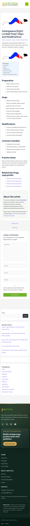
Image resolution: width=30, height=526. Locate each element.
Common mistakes (8, 70)
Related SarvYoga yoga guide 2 (14, 181)
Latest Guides (4, 466)
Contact (3, 482)
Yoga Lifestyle (5, 387)
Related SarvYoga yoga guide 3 (14, 183)
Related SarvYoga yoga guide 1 (14, 178)
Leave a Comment (6, 40)
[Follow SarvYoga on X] (7, 424)
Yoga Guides (5, 384)
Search (3, 313)
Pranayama (4, 376)
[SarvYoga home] (7, 410)
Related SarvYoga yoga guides (10, 74)
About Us (3, 474)
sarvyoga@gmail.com (6, 492)
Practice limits (7, 72)
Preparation (6, 65)
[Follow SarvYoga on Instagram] (11, 424)
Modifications (7, 69)
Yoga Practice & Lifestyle (8, 389)
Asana (13, 40)
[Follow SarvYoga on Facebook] (2, 424)
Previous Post (15, 223)
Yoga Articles (4, 463)
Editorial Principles (6, 477)
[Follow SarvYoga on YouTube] (15, 424)
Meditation (4, 374)
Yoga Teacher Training (7, 392)
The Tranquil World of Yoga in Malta (10, 346)
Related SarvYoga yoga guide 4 (14, 186)
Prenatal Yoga (5, 379)
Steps (5, 67)
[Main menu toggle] (26, 4)
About (2, 523)
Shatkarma (4, 381)
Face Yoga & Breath (6, 371)
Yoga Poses (4, 458)
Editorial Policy (16, 213)
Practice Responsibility (7, 479)
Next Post (15, 227)
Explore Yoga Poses (10, 444)
